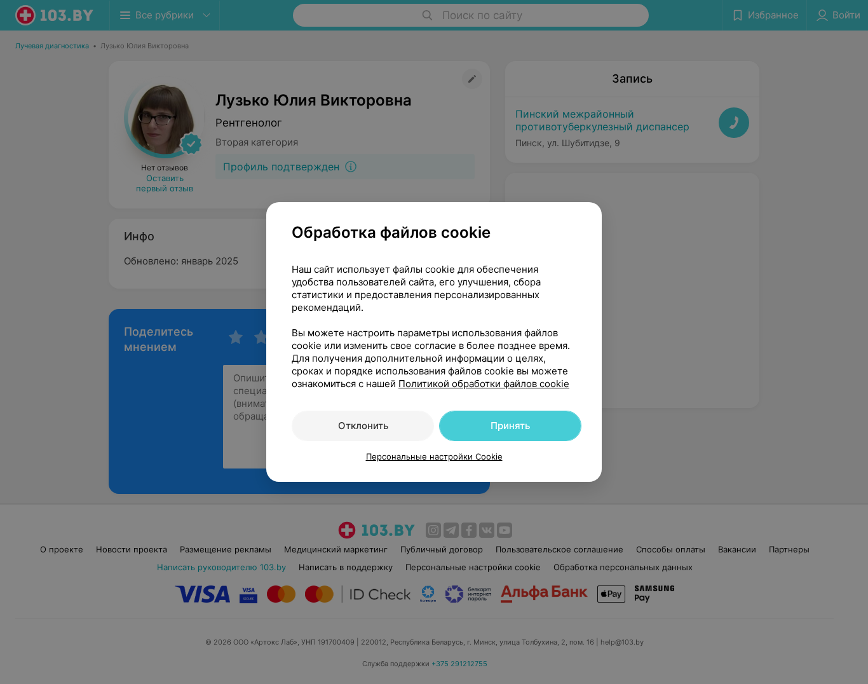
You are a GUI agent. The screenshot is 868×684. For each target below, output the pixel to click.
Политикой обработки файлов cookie (483, 384)
